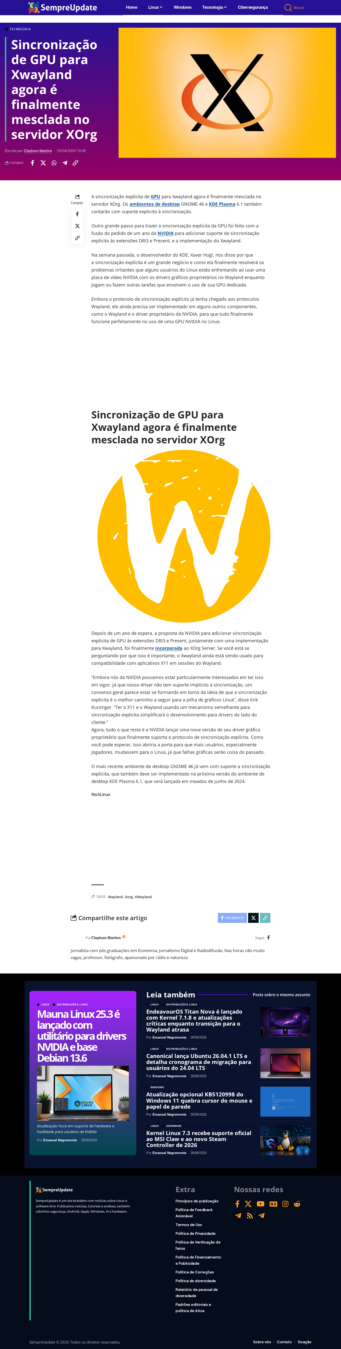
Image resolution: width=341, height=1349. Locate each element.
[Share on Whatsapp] (54, 163)
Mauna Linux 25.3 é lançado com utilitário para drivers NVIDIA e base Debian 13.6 (81, 1036)
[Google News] (273, 1204)
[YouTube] (260, 1204)
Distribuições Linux (72, 1004)
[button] (289, 7)
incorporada (168, 648)
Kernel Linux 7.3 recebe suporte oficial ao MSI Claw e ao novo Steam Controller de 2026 (198, 1139)
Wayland (115, 896)
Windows (157, 1087)
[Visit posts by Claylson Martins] (77, 938)
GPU (155, 196)
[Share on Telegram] (65, 163)
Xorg (129, 896)
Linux (45, 1004)
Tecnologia (20, 29)
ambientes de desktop (155, 204)
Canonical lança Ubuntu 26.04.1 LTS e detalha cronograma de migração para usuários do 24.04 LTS (198, 1061)
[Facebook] (268, 938)
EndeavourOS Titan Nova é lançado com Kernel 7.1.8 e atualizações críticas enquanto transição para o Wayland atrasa (194, 1020)
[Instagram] (285, 1204)
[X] (248, 1204)
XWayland (143, 896)
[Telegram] (238, 1216)
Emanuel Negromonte (60, 1140)
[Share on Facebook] (32, 163)
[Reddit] (297, 1204)
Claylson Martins (38, 151)
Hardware (174, 1126)
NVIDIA (165, 233)
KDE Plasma (222, 204)
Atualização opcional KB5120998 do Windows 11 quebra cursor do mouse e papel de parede (199, 1100)
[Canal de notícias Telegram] (261, 1216)
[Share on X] (43, 163)
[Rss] (250, 1216)
